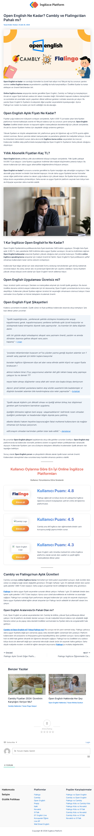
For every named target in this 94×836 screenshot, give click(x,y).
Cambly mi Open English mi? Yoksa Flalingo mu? (24, 630)
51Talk (36, 812)
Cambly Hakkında (14, 706)
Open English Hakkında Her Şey (65, 698)
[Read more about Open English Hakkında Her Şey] (67, 684)
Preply (36, 803)
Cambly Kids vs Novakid (76, 812)
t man (19, 342)
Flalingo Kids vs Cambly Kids (78, 803)
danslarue (66, 431)
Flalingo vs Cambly (74, 800)
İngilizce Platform (52, 4)
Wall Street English (41, 824)
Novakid (37, 809)
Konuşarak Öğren (41, 818)
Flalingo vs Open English (76, 795)
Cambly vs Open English (76, 798)
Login (87, 742)
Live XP (37, 821)
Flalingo (37, 795)
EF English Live (40, 815)
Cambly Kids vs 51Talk (75, 815)
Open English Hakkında (57, 703)
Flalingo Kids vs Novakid (76, 806)
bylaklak (76, 391)
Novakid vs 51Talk (73, 818)
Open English (39, 800)
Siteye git (20, 502)
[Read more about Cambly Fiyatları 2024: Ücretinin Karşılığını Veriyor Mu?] (27, 684)
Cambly (37, 798)
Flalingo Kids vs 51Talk (75, 809)
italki (36, 806)
